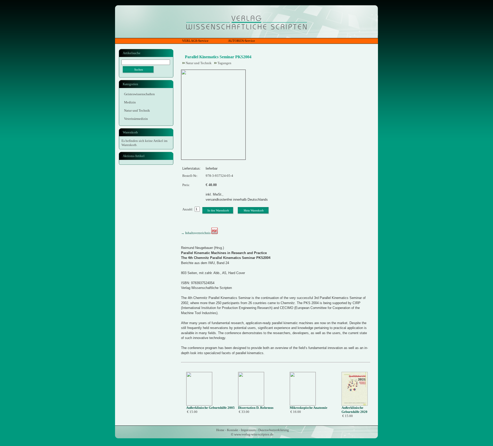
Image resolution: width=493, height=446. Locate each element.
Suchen (138, 69)
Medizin (130, 102)
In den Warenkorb (218, 210)
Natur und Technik (137, 110)
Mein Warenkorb (254, 210)
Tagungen (224, 63)
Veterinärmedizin (136, 119)
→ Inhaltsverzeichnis (196, 233)
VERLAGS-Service (195, 41)
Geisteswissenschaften (139, 94)
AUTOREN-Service (241, 41)
